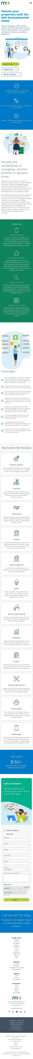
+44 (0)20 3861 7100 (17, 1029)
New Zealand (16, 943)
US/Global (16, 940)
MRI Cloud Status (16, 969)
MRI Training (16, 992)
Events (16, 991)
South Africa (16, 952)
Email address (7, 855)
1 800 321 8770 (17, 1025)
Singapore (16, 945)
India (16, 957)
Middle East (16, 954)
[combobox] (16, 869)
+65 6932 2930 (19, 1024)
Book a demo (10, 834)
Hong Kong (16, 947)
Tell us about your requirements (11, 873)
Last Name (6, 843)
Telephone (6, 861)
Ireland (16, 950)
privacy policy (7, 892)
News (16, 987)
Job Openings (16, 979)
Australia (16, 941)
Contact (16, 975)
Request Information (12, 830)
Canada (16, 956)
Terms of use (7, 884)
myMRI (16, 964)
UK (16, 948)
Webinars (16, 989)
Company (6, 849)
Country (5, 867)
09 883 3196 (18, 1008)
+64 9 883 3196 (20, 1020)
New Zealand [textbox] (8, 869)
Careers (16, 977)
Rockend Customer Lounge (16, 967)
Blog (16, 985)
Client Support (16, 965)
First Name (6, 837)
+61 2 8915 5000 (19, 1022)
